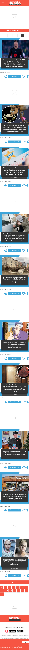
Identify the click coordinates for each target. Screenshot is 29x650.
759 (6, 591)
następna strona (14, 582)
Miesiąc (15, 35)
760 (10, 591)
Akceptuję (25, 642)
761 (14, 591)
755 (17, 587)
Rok (19, 35)
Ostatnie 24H (4, 35)
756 (22, 587)
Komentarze (14, 76)
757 (26, 587)
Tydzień (10, 35)
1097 (22, 591)
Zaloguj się (10, 80)
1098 (26, 591)
